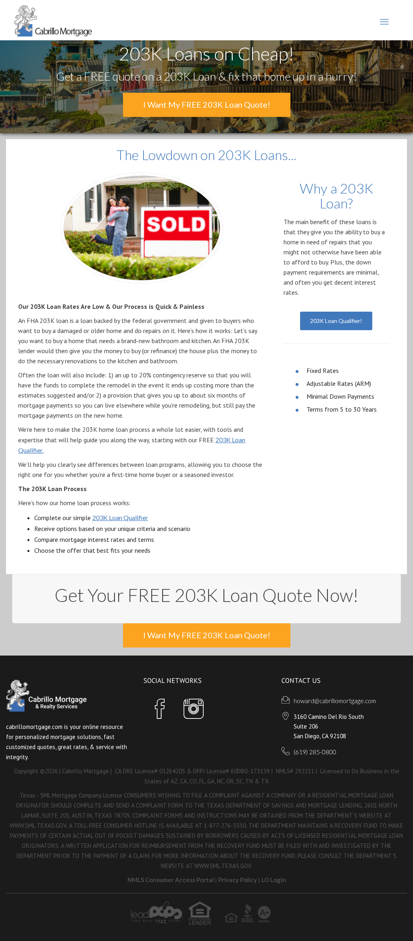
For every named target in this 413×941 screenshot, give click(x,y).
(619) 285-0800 (315, 752)
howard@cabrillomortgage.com (335, 700)
